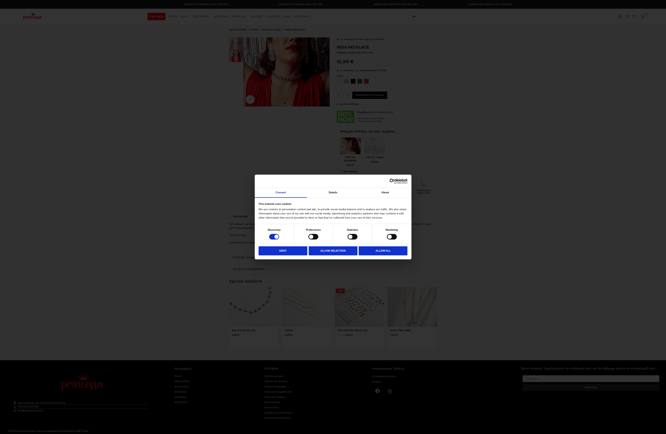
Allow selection (333, 250)
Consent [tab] (281, 192)
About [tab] (385, 192)
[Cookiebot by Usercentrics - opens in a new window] (392, 181)
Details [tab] (333, 192)
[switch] (313, 237)
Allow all (383, 250)
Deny (283, 250)
